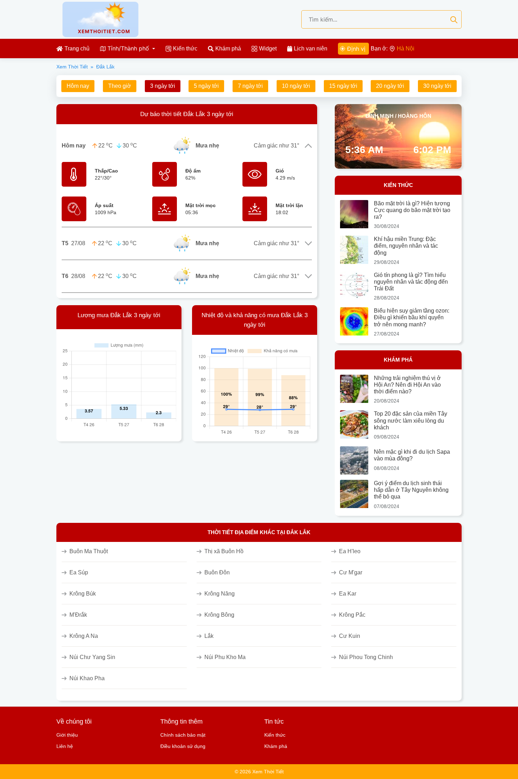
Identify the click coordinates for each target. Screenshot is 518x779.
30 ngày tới (437, 86)
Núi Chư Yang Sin (92, 657)
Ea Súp (78, 572)
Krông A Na (83, 636)
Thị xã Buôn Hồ (223, 551)
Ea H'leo (349, 551)
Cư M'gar (350, 572)
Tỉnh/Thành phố (128, 48)
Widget (268, 49)
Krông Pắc (352, 615)
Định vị (356, 48)
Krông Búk (82, 594)
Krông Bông (219, 615)
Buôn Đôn (217, 572)
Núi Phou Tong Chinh (366, 657)
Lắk (209, 636)
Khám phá (228, 49)
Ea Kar (347, 594)
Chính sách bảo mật (182, 735)
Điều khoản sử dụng (182, 746)
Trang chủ (77, 49)
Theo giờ (119, 86)
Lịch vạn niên (310, 49)
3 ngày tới (162, 86)
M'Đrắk (78, 615)
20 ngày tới (390, 86)
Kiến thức (185, 49)
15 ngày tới (343, 86)
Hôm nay (78, 86)
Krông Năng (219, 594)
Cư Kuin (349, 636)
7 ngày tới (250, 86)
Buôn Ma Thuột (88, 551)
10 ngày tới (296, 86)
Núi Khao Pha (87, 678)
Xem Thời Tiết (72, 67)
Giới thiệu (67, 735)
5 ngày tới (206, 86)
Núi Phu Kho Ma (225, 657)
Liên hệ (64, 746)
